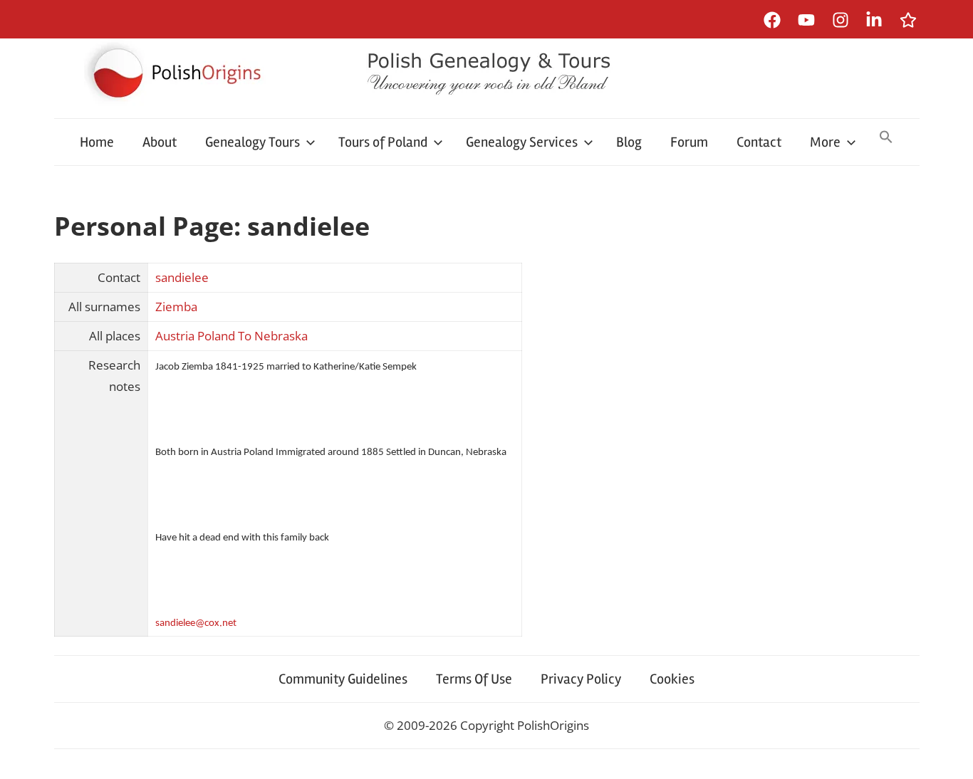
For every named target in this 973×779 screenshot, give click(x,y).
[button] (886, 138)
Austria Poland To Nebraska (231, 336)
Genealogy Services (522, 142)
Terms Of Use (474, 679)
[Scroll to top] (948, 754)
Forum (689, 142)
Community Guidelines (343, 679)
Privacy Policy (581, 679)
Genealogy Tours (252, 142)
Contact (759, 142)
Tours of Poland (382, 142)
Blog (629, 142)
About (159, 142)
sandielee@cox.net (195, 623)
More (825, 142)
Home (97, 142)
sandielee (182, 277)
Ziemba (176, 306)
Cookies (672, 679)
